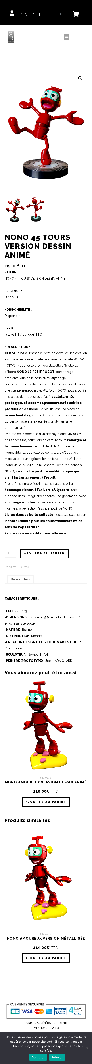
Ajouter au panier (44, 553)
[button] (67, 37)
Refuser (57, 1057)
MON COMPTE (31, 14)
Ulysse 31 (24, 566)
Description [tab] (20, 579)
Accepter (38, 1057)
